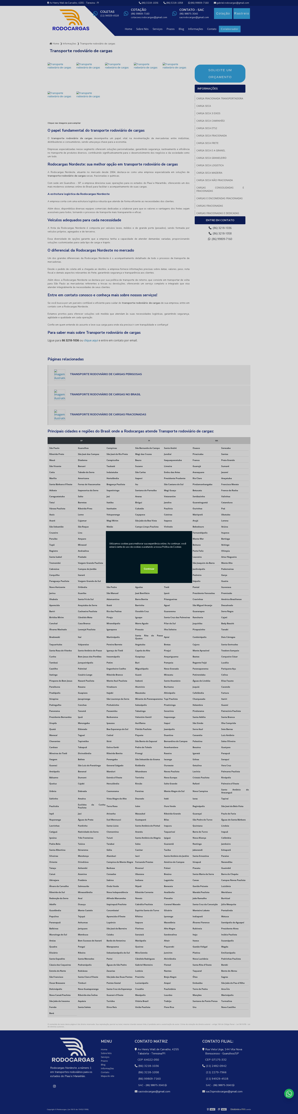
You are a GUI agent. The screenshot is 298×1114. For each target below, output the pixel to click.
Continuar (149, 569)
